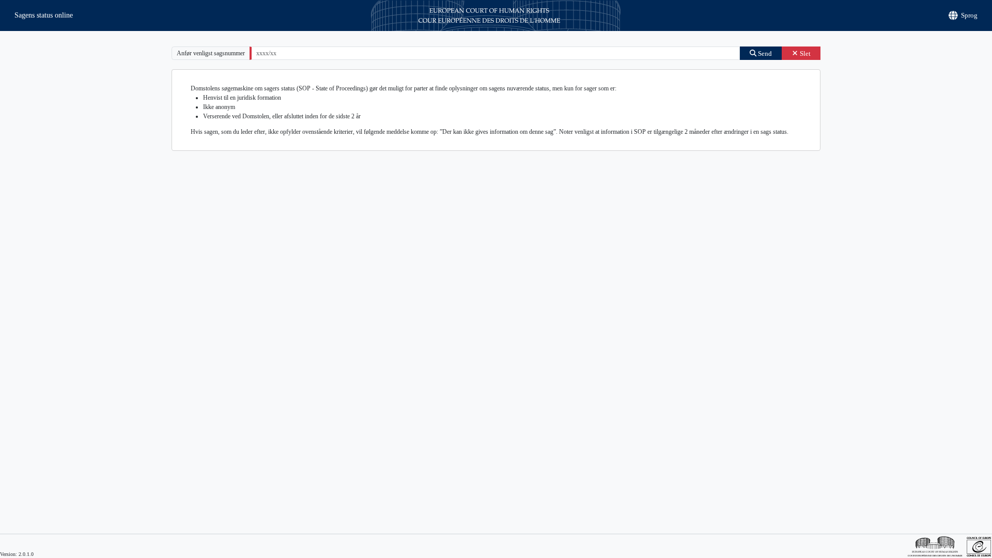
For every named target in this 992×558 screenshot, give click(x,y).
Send (764, 53)
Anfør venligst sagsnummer (211, 53)
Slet (804, 53)
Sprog (969, 15)
